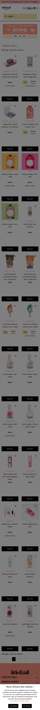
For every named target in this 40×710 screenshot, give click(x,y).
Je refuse (27, 706)
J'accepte (13, 706)
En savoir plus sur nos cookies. (20, 701)
